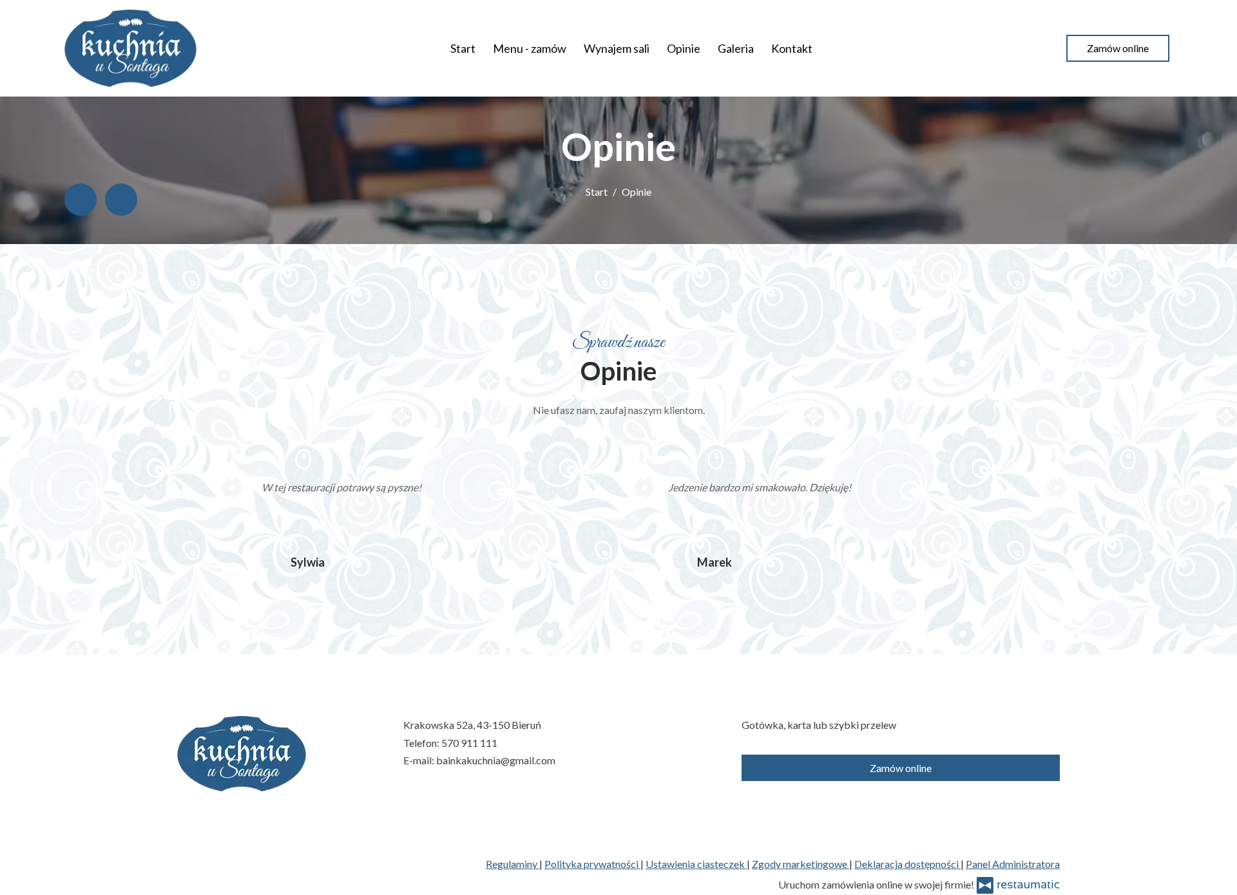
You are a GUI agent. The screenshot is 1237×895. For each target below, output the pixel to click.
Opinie (683, 48)
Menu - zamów (529, 48)
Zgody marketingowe (800, 864)
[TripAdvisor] (121, 200)
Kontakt (791, 48)
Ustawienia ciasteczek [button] (696, 864)
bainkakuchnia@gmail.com (495, 760)
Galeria (736, 48)
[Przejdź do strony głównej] (130, 48)
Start (462, 48)
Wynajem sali (616, 48)
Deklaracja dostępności (907, 864)
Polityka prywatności (592, 864)
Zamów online (1118, 48)
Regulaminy (512, 864)
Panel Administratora (1013, 864)
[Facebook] (80, 200)
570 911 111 (469, 743)
